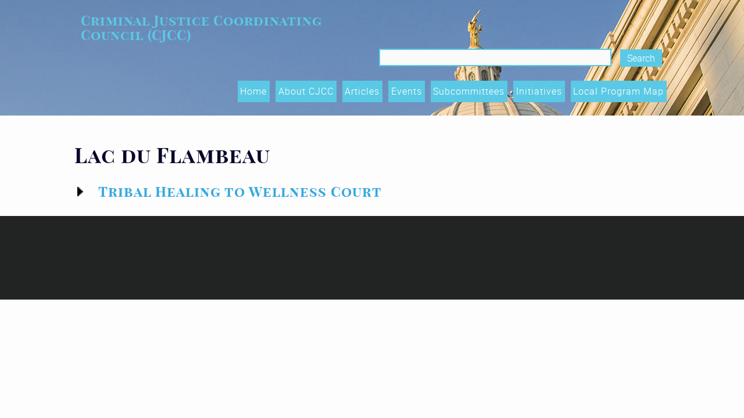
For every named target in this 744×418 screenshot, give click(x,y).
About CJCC (306, 91)
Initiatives (539, 91)
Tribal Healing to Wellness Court (240, 192)
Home (253, 91)
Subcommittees (469, 91)
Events (406, 91)
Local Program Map (618, 91)
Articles (362, 91)
